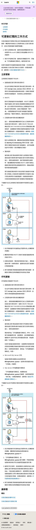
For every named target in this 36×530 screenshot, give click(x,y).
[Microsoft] (18, 2)
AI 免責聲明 (4, 522)
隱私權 (29, 522)
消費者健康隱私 (5, 525)
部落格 (17, 522)
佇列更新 (5, 29)
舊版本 (12, 522)
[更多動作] (33, 18)
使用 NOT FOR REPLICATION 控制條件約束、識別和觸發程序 (19, 133)
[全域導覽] (1, 2)
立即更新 (5, 27)
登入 (33, 2)
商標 (21, 525)
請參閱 (4, 31)
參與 (24, 522)
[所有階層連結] (2, 18)
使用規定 (15, 525)
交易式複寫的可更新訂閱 (9, 501)
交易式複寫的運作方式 (12, 18)
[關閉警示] (34, 7)
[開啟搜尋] (29, 2)
